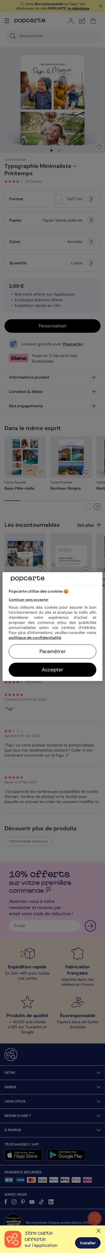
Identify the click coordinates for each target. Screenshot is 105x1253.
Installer (88, 1242)
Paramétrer (52, 651)
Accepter (52, 669)
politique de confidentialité (35, 637)
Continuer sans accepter (28, 599)
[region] (52, 626)
